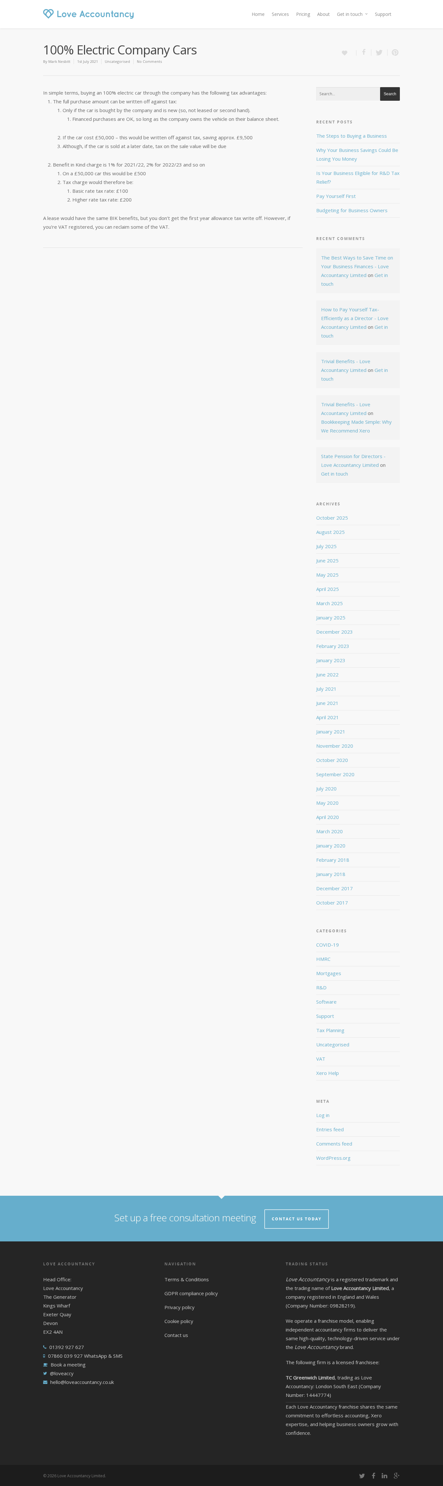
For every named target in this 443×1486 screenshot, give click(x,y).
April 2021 (327, 717)
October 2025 (332, 517)
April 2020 (327, 817)
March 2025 (329, 603)
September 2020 (335, 774)
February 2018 (332, 860)
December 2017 (334, 888)
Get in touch (350, 14)
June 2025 (327, 560)
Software (326, 1001)
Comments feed (334, 1143)
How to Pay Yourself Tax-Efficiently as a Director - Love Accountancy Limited (355, 318)
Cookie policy (178, 1321)
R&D (321, 987)
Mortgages (328, 973)
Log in (322, 1115)
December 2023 (334, 631)
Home (258, 14)
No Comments (149, 61)
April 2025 (327, 589)
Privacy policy (179, 1307)
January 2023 (330, 660)
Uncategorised (117, 61)
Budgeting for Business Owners (352, 210)
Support (383, 14)
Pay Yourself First (336, 196)
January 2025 (330, 617)
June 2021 (327, 703)
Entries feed (330, 1129)
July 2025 (326, 546)
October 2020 (332, 760)
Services (280, 14)
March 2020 (329, 831)
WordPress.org (333, 1158)
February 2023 (332, 646)
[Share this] (363, 52)
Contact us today (296, 1219)
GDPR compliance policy (191, 1293)
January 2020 (330, 845)
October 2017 (332, 902)
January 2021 (330, 731)
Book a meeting (68, 1364)
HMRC (323, 959)
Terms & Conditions (186, 1279)
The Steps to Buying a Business (351, 135)
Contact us (176, 1335)
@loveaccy (62, 1373)
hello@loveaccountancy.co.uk (82, 1382)
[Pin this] (394, 52)
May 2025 (327, 574)
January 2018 (330, 874)
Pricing (303, 14)
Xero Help (327, 1073)
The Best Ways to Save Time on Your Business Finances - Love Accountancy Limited (357, 266)
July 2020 (326, 788)
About (323, 14)
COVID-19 (327, 944)
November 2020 (334, 746)
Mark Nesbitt (59, 61)
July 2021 (326, 688)
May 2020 (327, 803)
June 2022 (327, 674)
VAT (320, 1058)
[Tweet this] (379, 52)
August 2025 (330, 532)
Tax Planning (330, 1030)
